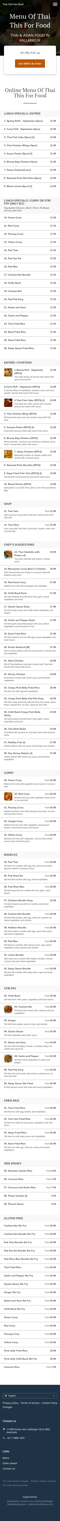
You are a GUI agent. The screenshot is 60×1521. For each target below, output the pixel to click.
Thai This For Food (13, 4)
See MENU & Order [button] (30, 63)
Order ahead (10, 1463)
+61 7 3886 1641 (16, 1437)
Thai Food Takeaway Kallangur (15, 1481)
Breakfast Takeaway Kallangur (43, 1481)
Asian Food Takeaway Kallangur (15, 1485)
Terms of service (30, 1402)
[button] (55, 4)
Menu (6, 1457)
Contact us (9, 1468)
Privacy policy (10, 1402)
